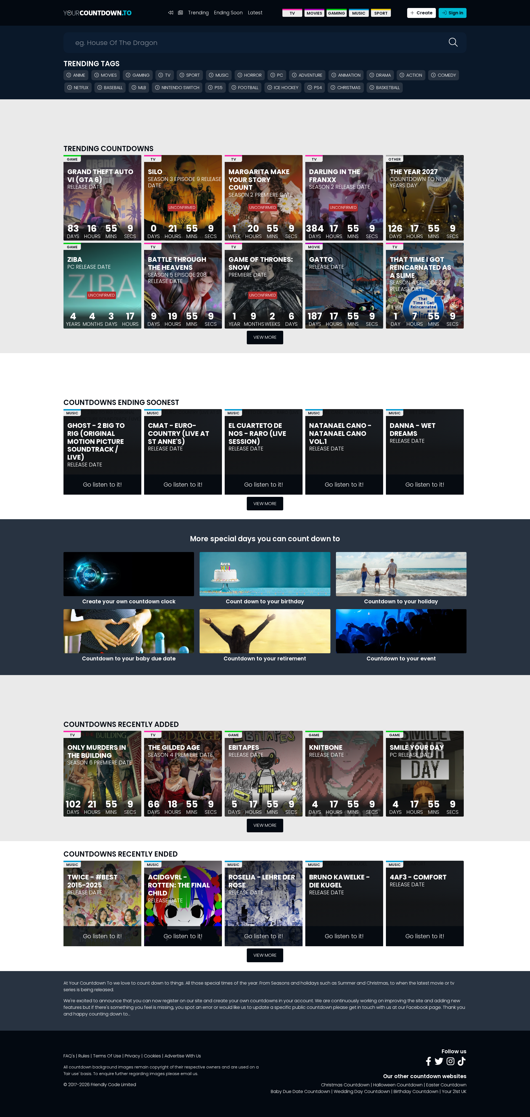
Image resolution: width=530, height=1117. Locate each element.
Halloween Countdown (398, 1085)
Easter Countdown (446, 1085)
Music (358, 13)
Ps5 (218, 87)
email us (189, 1073)
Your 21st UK (454, 1091)
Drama (383, 75)
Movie (314, 247)
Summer (347, 983)
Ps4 (318, 87)
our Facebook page (419, 1007)
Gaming (336, 13)
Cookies (152, 1056)
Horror (253, 75)
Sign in (455, 13)
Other (394, 159)
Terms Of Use (107, 1056)
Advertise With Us (183, 1056)
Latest (255, 12)
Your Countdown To (90, 983)
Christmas (349, 87)
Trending (198, 12)
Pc (280, 75)
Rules (83, 1056)
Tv (168, 75)
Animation (349, 75)
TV (292, 13)
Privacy (132, 1056)
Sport (381, 13)
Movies (314, 13)
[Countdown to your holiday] (401, 574)
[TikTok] (462, 1063)
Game (72, 159)
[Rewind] (170, 13)
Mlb (142, 87)
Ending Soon (228, 12)
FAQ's (69, 1056)
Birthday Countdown (416, 1091)
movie (437, 983)
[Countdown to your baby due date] (128, 631)
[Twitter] (438, 1063)
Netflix (81, 87)
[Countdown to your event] (401, 631)
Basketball (388, 87)
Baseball (113, 87)
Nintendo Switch (180, 87)
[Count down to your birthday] (265, 574)
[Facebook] (428, 1063)
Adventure (310, 75)
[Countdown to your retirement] (265, 631)
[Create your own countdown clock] (128, 574)
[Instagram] (450, 1063)
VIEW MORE (265, 337)
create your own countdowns (245, 1001)
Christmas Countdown (345, 1085)
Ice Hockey (286, 87)
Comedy (447, 75)
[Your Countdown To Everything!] (97, 13)
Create (424, 13)
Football (248, 87)
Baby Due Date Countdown (300, 1091)
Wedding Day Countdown (362, 1091)
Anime (79, 75)
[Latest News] (180, 13)
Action (414, 75)
